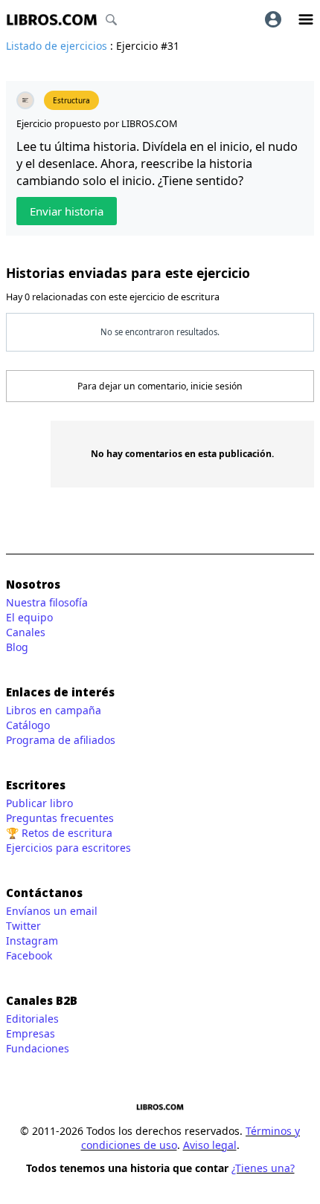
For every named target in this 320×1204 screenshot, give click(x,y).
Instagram (32, 940)
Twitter (23, 926)
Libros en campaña (53, 710)
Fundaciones (37, 1048)
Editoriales (32, 1019)
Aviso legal (210, 1145)
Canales (25, 632)
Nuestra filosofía (47, 602)
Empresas (30, 1033)
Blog (17, 647)
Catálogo (28, 725)
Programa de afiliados (60, 740)
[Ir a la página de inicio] (51, 19)
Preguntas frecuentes (60, 818)
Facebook (29, 955)
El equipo (29, 617)
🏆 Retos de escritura (59, 833)
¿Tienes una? (263, 1168)
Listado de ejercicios (56, 46)
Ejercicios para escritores (68, 848)
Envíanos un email (51, 911)
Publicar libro (39, 803)
